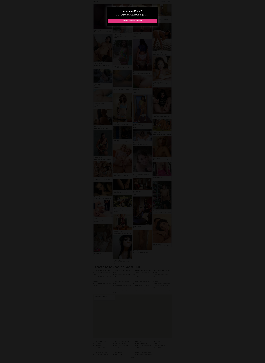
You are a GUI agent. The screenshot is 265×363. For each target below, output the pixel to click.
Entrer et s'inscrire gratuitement (132, 20)
